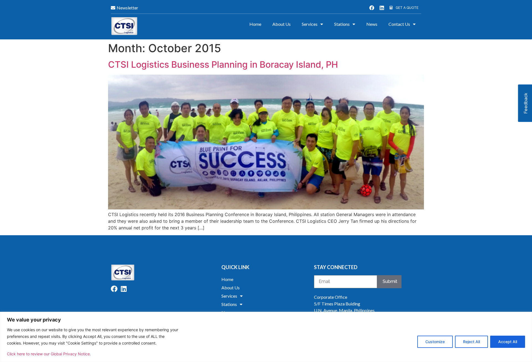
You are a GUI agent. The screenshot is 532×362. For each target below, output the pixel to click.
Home (255, 24)
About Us (281, 24)
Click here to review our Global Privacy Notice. (49, 353)
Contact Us (399, 24)
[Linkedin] (382, 8)
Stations (342, 24)
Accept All (507, 341)
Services (310, 24)
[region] (266, 337)
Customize (435, 341)
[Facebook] (372, 8)
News (371, 24)
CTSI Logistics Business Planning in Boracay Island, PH (223, 64)
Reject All (471, 341)
